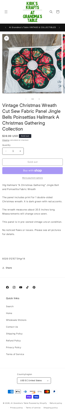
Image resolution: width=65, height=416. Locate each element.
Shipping (5, 140)
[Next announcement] (59, 27)
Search (10, 306)
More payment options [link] (32, 178)
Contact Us (12, 326)
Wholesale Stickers (16, 320)
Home (9, 313)
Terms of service (33, 408)
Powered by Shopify (38, 403)
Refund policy (56, 403)
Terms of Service (15, 354)
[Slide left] (26, 99)
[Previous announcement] (5, 27)
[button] (6, 11)
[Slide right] (39, 99)
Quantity (6, 145)
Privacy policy (16, 408)
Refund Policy (13, 340)
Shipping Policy (14, 333)
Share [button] (9, 267)
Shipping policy (51, 408)
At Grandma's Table (20, 403)
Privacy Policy (13, 347)
